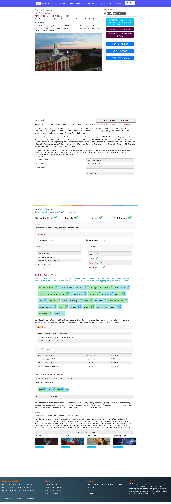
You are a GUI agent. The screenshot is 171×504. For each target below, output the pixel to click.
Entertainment (75, 3)
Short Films (90, 447)
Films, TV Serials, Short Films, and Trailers (120, 35)
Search (129, 3)
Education (90, 3)
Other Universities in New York (116, 120)
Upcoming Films (118, 447)
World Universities (120, 51)
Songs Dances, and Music (120, 29)
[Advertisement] (68, 104)
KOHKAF (45, 3)
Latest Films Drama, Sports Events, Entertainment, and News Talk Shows (120, 22)
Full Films (38, 447)
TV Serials (64, 447)
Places (102, 3)
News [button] (62, 3)
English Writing (120, 44)
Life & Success (115, 3)
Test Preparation (120, 58)
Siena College (96, 166)
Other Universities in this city (84, 432)
